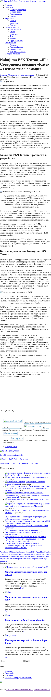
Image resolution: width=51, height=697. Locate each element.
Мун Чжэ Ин (4, 556)
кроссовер (27, 559)
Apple (2, 552)
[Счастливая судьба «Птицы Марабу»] (8, 615)
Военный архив (16, 47)
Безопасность (10, 43)
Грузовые (14, 23)
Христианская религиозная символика (21, 530)
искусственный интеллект (8, 559)
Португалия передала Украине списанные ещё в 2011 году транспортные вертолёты (27, 522)
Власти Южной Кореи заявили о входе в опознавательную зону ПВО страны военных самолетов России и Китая (24, 545)
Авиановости (15, 29)
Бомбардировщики (18, 10)
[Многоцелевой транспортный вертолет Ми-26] (26, 567)
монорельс (34, 559)
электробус (3, 561)
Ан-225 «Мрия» (24, 554)
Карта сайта (10, 673)
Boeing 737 (7, 552)
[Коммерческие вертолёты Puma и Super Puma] (10, 635)
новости (40, 559)
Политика (14, 34)
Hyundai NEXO (31, 552)
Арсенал (13, 45)
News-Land (3, 554)
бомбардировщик (24, 556)
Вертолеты (9, 18)
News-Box (47, 552)
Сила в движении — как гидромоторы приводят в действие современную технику (27, 488)
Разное (13, 38)
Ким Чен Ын (42, 554)
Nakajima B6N (11, 447)
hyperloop (22, 552)
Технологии (15, 36)
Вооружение (15, 49)
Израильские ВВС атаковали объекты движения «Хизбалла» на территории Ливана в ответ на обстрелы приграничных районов (25, 539)
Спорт (12, 32)
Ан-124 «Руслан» (12, 554)
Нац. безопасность (18, 52)
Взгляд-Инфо (33, 554)
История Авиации (12, 54)
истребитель (20, 559)
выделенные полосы (43, 556)
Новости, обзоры (12, 27)
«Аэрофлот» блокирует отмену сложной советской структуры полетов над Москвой (27, 505)
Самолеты (9, 7)
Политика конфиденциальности (18, 678)
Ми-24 (48, 554)
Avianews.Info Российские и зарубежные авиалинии (28, 690)
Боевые (13, 21)
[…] (22, 588)
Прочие (13, 16)
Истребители (15, 12)
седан (45, 559)
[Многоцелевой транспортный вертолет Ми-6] (8, 592)
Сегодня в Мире (14, 556)
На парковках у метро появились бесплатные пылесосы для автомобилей (27, 495)
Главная (8, 5)
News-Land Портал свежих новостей (32, 499)
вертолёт (33, 556)
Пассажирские (16, 14)
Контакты (9, 675)
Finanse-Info (15, 552)
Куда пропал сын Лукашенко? (33, 477)
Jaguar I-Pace (40, 552)
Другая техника (16, 40)
